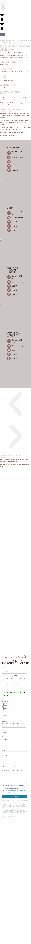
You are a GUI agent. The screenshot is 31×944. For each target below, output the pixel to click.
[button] (15, 404)
